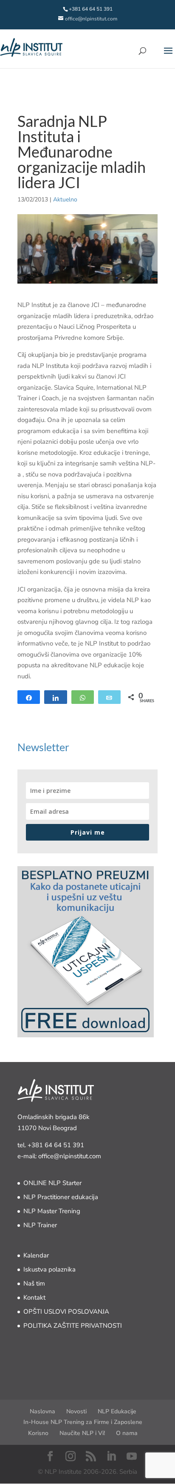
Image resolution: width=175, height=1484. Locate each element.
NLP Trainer (40, 1225)
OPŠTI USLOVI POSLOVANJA (66, 1311)
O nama (127, 1433)
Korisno (38, 1433)
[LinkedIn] (111, 1457)
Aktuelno (65, 199)
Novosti (76, 1411)
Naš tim (34, 1283)
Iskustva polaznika (49, 1269)
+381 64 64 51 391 (56, 1145)
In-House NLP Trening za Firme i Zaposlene (82, 1422)
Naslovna (42, 1411)
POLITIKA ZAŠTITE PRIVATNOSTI (72, 1325)
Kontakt (34, 1297)
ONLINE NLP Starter (52, 1183)
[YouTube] (132, 1457)
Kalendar (36, 1255)
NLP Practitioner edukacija (60, 1197)
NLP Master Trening (51, 1211)
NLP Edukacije (117, 1411)
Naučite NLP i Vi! (82, 1433)
